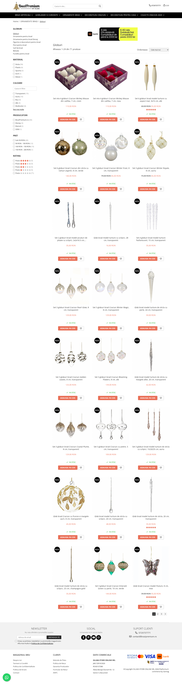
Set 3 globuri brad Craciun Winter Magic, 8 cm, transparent (111, 308)
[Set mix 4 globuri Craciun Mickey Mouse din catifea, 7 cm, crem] (71, 77)
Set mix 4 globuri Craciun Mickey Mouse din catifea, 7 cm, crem (71, 99)
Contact (16, 672)
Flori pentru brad (20, 45)
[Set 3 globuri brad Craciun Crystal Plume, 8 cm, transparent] (71, 425)
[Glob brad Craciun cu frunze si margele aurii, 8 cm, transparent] (71, 495)
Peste (17, 160)
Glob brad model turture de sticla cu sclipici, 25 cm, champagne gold (71, 587)
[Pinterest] (88, 637)
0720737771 (144, 632)
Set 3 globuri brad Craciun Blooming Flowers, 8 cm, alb (111, 378)
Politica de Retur (59, 663)
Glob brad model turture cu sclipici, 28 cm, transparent (111, 239)
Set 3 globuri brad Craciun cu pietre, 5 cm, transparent (111, 447)
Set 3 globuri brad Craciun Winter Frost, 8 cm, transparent (111, 169)
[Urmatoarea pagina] (165, 614)
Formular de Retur (60, 669)
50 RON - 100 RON (22, 143)
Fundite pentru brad (21, 53)
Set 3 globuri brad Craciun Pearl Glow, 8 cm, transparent (71, 308)
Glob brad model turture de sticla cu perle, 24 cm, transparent (151, 308)
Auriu (17, 96)
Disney (18, 123)
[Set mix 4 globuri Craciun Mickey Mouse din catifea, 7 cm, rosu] (111, 77)
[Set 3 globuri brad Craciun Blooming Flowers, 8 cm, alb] (111, 355)
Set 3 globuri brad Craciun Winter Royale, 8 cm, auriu (150, 169)
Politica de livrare (20, 669)
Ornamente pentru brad (22, 36)
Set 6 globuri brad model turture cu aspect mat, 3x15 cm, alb (151, 99)
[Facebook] (83, 637)
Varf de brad (18, 48)
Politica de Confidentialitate (42, 643)
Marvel (18, 126)
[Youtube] (93, 637)
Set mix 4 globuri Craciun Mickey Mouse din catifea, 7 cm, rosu (111, 99)
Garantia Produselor (61, 666)
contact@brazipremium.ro (144, 636)
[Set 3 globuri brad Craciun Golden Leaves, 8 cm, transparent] (71, 355)
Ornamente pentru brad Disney (25, 39)
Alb (16, 103)
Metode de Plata (59, 660)
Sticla (17, 64)
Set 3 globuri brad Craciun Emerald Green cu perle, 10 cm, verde (111, 587)
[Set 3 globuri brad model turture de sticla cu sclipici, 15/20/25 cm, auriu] (151, 425)
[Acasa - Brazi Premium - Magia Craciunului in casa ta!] (26, 6)
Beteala (16, 51)
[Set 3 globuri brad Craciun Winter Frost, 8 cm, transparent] (111, 147)
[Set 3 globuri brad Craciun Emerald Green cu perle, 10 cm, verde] (111, 564)
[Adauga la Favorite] (81, 119)
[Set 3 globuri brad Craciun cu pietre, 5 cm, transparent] (111, 425)
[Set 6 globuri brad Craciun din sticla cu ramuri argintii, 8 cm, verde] (71, 147)
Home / (16, 21)
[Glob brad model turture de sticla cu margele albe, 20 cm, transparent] (151, 355)
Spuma (18, 70)
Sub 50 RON (20, 140)
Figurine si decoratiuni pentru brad (27, 42)
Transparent (20, 93)
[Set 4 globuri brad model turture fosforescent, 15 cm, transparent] (151, 216)
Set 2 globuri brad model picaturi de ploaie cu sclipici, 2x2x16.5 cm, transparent (71, 239)
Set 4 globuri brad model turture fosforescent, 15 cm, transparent (150, 239)
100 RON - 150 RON (23, 146)
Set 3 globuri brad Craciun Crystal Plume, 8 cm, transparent (70, 447)
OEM (17, 129)
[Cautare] (100, 6)
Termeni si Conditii (20, 663)
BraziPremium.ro (22, 120)
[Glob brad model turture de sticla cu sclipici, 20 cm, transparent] (111, 495)
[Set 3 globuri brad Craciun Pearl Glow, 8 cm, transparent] (71, 286)
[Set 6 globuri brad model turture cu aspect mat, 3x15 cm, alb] (151, 77)
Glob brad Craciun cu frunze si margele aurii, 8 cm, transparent (71, 517)
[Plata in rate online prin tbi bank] (111, 34)
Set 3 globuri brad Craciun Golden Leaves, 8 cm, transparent (71, 378)
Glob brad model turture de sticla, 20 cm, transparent (150, 517)
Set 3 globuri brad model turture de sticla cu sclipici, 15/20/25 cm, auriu (150, 447)
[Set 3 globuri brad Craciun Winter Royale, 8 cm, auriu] (151, 147)
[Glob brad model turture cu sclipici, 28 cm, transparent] (111, 216)
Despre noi (17, 660)
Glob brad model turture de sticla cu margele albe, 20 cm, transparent (151, 378)
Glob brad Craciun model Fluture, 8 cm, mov (151, 587)
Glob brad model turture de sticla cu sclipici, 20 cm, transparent (111, 517)
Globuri (16, 33)
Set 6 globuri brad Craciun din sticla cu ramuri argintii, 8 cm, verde (71, 169)
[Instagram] (98, 637)
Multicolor (19, 106)
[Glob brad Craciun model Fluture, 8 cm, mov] (151, 564)
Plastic (18, 67)
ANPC (55, 672)
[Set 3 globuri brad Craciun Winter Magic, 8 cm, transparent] (111, 286)
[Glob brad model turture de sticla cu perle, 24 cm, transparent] (151, 286)
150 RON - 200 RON (23, 149)
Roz (16, 100)
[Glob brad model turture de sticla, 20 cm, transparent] (151, 495)
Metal (17, 77)
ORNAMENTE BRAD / (29, 21)
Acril (17, 73)
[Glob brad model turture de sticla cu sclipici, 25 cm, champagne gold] (71, 564)
